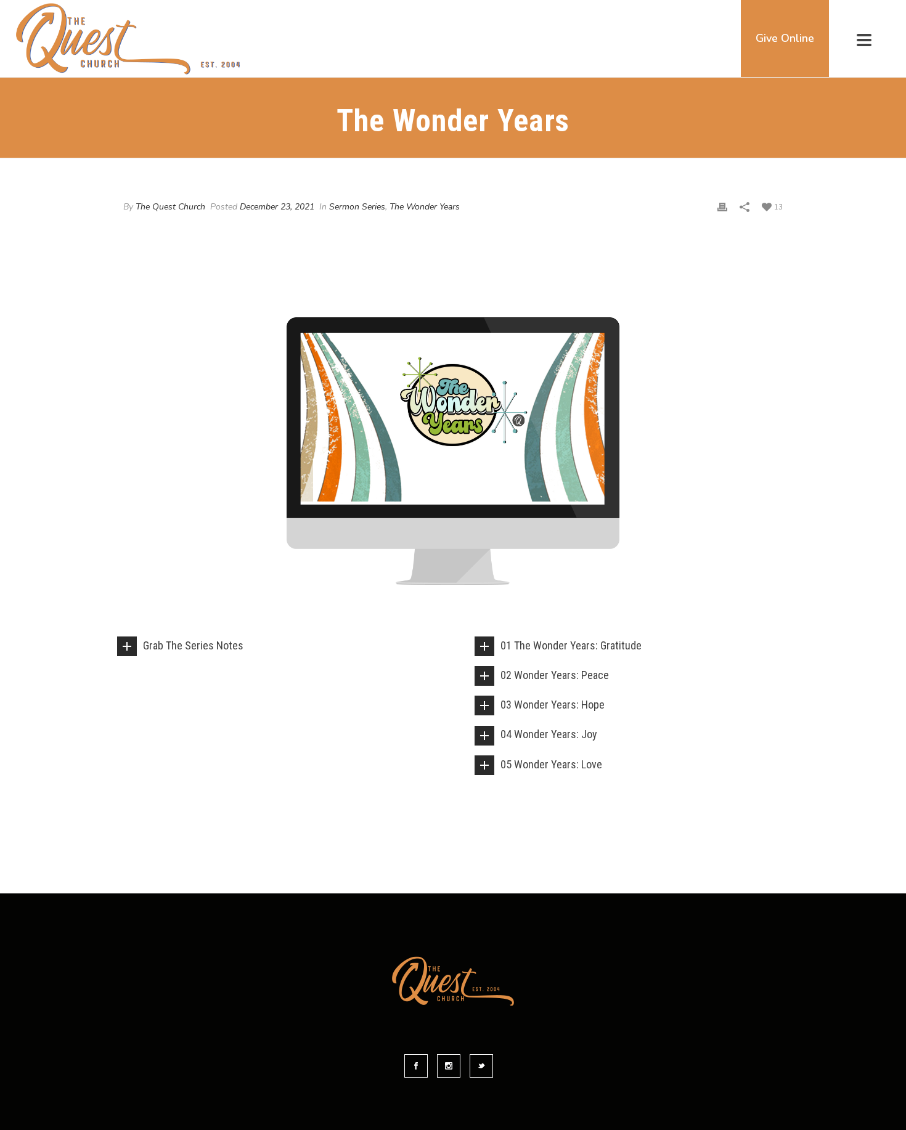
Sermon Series (357, 207)
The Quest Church (170, 207)
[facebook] (416, 1066)
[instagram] (448, 1066)
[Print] (722, 206)
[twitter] (481, 1066)
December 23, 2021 (277, 207)
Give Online (785, 38)
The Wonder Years (425, 207)
